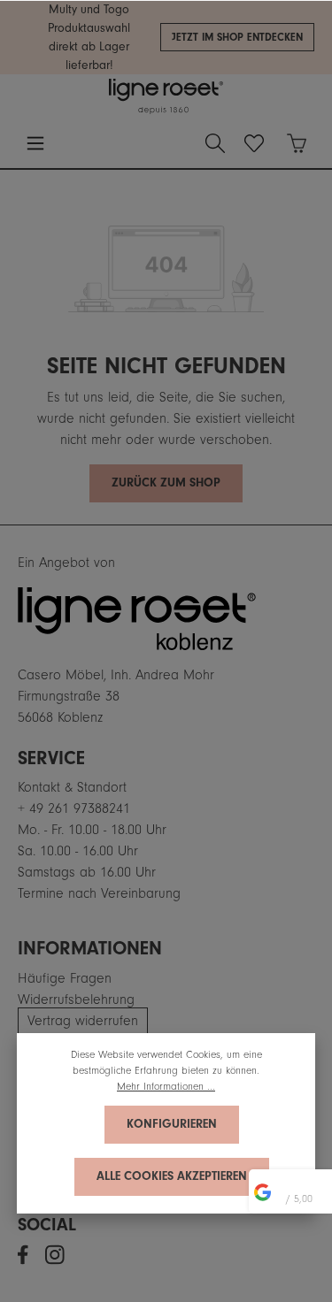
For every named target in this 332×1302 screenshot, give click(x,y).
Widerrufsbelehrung (76, 999)
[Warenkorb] (296, 143)
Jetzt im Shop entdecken (237, 37)
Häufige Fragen (65, 978)
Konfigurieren (172, 1124)
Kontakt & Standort (72, 787)
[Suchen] (215, 143)
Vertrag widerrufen (82, 1021)
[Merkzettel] (254, 143)
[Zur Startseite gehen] (165, 96)
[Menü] (35, 143)
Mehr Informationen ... (166, 1086)
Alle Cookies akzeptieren (172, 1176)
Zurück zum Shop (166, 483)
